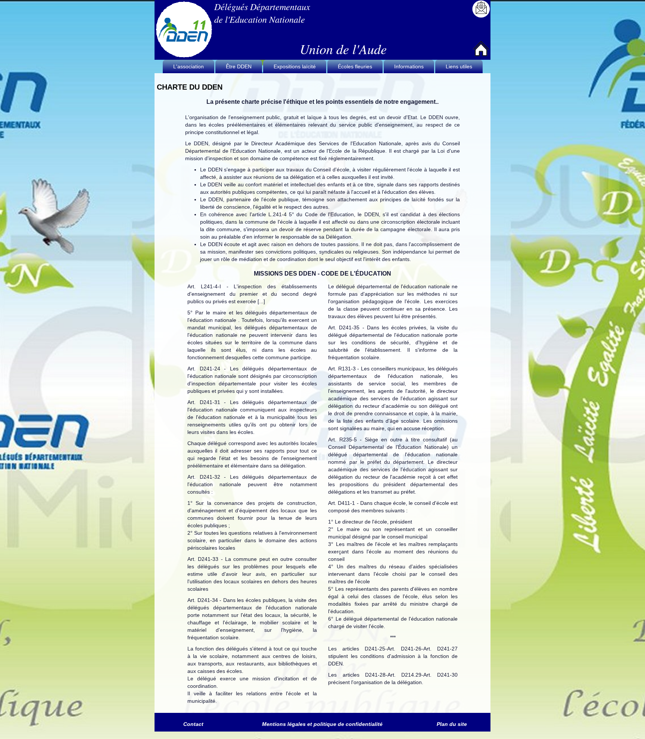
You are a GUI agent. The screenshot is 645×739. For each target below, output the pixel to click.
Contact (193, 724)
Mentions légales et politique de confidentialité (322, 724)
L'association (188, 66)
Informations (409, 66)
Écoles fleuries (355, 66)
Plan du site (452, 724)
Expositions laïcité (295, 66)
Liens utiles (459, 66)
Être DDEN (239, 66)
